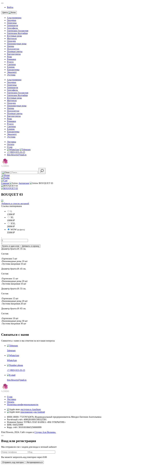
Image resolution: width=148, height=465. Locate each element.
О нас (10, 147)
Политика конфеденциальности (22, 404)
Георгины (12, 23)
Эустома (11, 75)
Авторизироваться (35, 462)
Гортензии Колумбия (17, 33)
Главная (5, 183)
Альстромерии (14, 17)
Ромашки (11, 59)
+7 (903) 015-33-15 (16, 152)
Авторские (23, 183)
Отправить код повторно (13, 462)
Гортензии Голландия (17, 30)
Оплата (10, 144)
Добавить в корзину (30, 246)
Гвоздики (11, 20)
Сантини (11, 64)
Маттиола (12, 38)
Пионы (10, 46)
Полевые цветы (14, 51)
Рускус (10, 62)
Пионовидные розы (16, 43)
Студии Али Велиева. (45, 432)
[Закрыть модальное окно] (2, 435)
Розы (9, 56)
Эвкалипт (12, 72)
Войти (10, 7)
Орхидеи (11, 41)
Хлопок (11, 67)
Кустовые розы (14, 36)
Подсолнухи (13, 49)
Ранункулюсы (14, 54)
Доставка (11, 142)
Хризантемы (13, 69)
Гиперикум (12, 25)
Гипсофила (12, 28)
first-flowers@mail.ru (16, 155)
